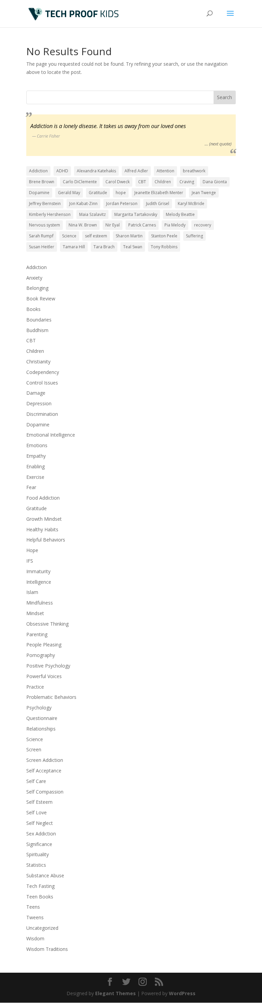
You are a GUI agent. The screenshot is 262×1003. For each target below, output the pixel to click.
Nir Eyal (112, 225)
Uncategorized (42, 928)
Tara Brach (104, 247)
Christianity (38, 361)
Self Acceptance (43, 770)
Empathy (36, 456)
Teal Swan (132, 247)
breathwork (194, 171)
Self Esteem (39, 802)
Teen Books (39, 896)
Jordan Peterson (121, 203)
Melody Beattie (180, 214)
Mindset (35, 613)
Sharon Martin (129, 236)
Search (224, 97)
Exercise (35, 477)
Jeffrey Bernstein (45, 203)
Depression (39, 403)
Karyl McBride (191, 203)
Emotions (36, 445)
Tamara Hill (74, 247)
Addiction (38, 171)
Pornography (40, 655)
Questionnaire (41, 718)
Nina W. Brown (83, 225)
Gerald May (69, 192)
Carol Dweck (117, 182)
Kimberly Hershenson (50, 214)
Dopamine (39, 192)
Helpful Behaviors (45, 539)
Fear (31, 487)
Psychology (39, 707)
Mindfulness (39, 602)
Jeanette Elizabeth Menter (158, 192)
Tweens (35, 917)
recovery (202, 225)
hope (121, 192)
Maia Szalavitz (92, 214)
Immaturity (38, 571)
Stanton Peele (164, 236)
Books (33, 309)
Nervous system (44, 225)
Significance (39, 844)
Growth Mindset (44, 519)
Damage (35, 393)
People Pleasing (43, 644)
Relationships (41, 728)
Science (69, 236)
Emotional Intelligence (50, 435)
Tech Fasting (40, 886)
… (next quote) (218, 144)
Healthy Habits (42, 529)
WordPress (182, 993)
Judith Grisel (157, 203)
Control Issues (42, 382)
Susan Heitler (41, 247)
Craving (186, 182)
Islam (32, 592)
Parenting (36, 634)
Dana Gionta (215, 182)
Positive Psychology (48, 665)
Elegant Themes (115, 993)
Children (163, 182)
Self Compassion (44, 791)
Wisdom (35, 938)
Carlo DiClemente (80, 182)
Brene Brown (41, 182)
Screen (33, 749)
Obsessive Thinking (47, 624)
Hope (32, 550)
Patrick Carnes (142, 225)
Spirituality (37, 854)
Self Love (36, 812)
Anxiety (34, 278)
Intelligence (38, 582)
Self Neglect (39, 823)
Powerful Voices (44, 676)
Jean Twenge (204, 192)
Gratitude (98, 192)
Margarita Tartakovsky (135, 214)
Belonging (37, 288)
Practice (35, 687)
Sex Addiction (41, 833)
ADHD (62, 171)
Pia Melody (175, 225)
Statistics (36, 865)
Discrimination (42, 414)
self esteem (96, 236)
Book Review (40, 298)
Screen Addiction (44, 760)
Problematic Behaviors (51, 697)
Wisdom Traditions (47, 949)
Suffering (194, 236)
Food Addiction (43, 498)
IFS (29, 561)
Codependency (42, 372)
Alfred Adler (136, 171)
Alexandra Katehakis (96, 171)
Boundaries (39, 319)
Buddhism (37, 330)
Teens (33, 907)
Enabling (35, 466)
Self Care (36, 781)
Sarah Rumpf (41, 236)
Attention (165, 171)
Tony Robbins (164, 247)
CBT (142, 182)
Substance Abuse (45, 875)
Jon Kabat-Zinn (83, 203)
